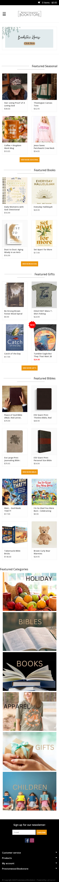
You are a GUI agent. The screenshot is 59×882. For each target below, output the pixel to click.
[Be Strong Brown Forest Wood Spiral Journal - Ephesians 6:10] (14, 294)
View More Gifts (29, 368)
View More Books (29, 264)
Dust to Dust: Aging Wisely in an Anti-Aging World (13, 251)
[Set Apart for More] (44, 233)
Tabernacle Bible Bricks (12, 552)
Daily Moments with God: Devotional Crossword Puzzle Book (14, 208)
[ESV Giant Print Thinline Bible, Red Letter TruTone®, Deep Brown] (44, 399)
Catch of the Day (12, 353)
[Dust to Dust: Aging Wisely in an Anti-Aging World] (14, 233)
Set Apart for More (43, 249)
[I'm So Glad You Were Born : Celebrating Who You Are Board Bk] (44, 492)
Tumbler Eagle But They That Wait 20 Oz (43, 355)
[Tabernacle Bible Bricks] (14, 534)
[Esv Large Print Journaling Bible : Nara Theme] (14, 441)
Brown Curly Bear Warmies (42, 552)
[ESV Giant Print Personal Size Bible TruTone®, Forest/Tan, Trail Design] (44, 441)
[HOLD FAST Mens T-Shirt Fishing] (44, 294)
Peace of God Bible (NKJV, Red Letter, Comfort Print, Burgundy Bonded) (13, 416)
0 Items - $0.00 (49, 2)
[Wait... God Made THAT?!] (14, 492)
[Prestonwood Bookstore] (33, 13)
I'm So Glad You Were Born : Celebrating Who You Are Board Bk (44, 509)
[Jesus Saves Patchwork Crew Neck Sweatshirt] (44, 129)
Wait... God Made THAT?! (12, 509)
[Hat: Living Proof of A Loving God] (14, 86)
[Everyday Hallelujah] (44, 190)
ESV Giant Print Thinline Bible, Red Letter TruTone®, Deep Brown (42, 416)
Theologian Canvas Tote (43, 104)
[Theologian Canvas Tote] (44, 86)
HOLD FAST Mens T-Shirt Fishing (43, 312)
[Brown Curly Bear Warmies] (44, 534)
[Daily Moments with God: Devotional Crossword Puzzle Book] (14, 190)
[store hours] (29, 38)
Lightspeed (51, 880)
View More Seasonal (29, 160)
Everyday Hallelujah (43, 207)
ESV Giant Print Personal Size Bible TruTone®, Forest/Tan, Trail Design (43, 459)
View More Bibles (29, 472)
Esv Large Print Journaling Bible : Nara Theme (12, 459)
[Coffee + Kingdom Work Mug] (14, 129)
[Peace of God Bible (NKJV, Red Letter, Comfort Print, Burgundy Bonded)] (14, 399)
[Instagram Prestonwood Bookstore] (32, 840)
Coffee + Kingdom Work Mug (12, 146)
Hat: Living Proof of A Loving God (14, 104)
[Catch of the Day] (14, 337)
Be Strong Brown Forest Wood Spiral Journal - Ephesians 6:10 (13, 312)
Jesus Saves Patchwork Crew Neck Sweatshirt (44, 147)
